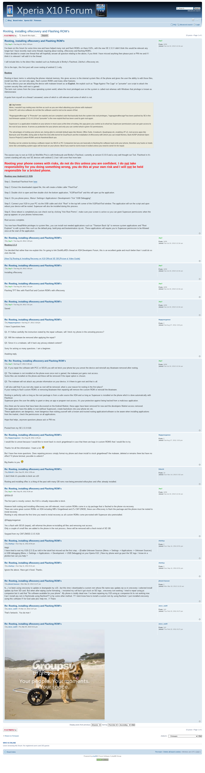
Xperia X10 (28, 20)
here (35, 182)
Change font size (197, 19)
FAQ (174, 25)
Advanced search (194, 11)
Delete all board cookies (172, 752)
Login (198, 25)
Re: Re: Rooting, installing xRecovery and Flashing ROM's (35, 361)
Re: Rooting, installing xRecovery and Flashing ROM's (33, 238)
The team (158, 752)
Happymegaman (14, 322)
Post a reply (7, 34)
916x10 (11, 472)
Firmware (37, 20)
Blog (10, 20)
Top (199, 233)
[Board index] (57, 10)
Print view (193, 19)
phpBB (94, 756)
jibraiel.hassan (13, 584)
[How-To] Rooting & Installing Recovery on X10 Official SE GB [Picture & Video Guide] (42, 258)
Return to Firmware (12, 736)
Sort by (105, 725)
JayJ (10, 44)
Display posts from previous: (80, 725)
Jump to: (164, 736)
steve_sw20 (12, 609)
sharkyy (11, 544)
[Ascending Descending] (127, 725)
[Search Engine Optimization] (102, 760)
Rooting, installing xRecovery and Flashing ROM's (36, 31)
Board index (18, 20)
